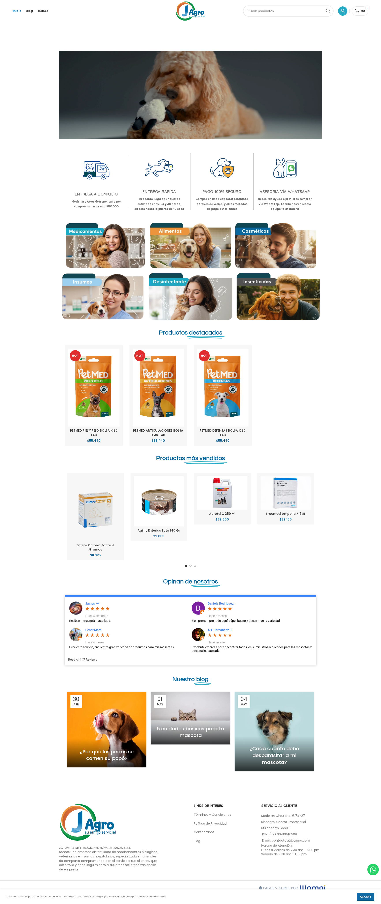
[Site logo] (191, 11)
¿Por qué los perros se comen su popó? (107, 755)
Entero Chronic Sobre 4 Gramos (95, 547)
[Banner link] (105, 246)
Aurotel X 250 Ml (222, 513)
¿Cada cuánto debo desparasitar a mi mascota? (274, 755)
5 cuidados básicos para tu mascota (190, 732)
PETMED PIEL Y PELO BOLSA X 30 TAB (94, 432)
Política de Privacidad (210, 823)
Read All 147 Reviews (82, 659)
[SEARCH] (328, 11)
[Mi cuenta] (342, 11)
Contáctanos (204, 832)
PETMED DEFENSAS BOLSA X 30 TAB (223, 432)
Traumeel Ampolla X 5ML (285, 513)
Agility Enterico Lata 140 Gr (159, 530)
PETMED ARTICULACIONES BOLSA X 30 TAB (158, 432)
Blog (197, 841)
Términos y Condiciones (212, 814)
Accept (365, 896)
